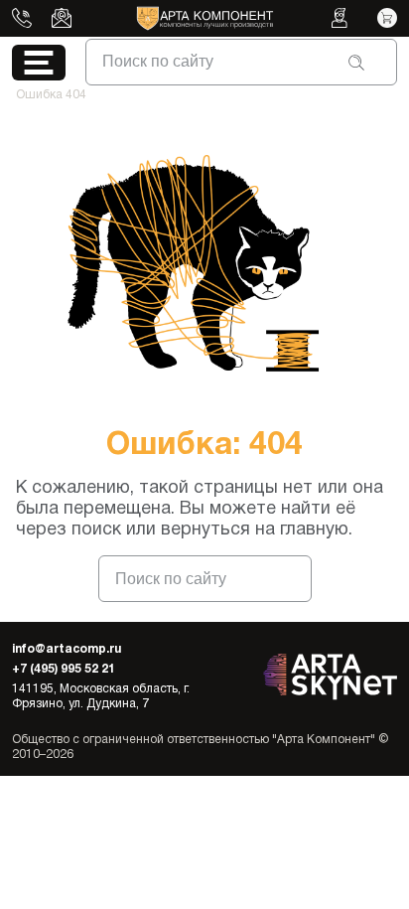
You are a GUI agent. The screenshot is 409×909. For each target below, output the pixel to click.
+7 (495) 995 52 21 (63, 669)
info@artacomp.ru (66, 649)
